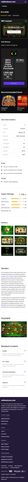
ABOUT (3, 428)
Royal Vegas (5, 449)
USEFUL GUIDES (5, 453)
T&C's (3, 431)
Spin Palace (4, 444)
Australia (4, 466)
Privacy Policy (5, 436)
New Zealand (18, 466)
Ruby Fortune (5, 447)
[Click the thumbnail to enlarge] (7, 230)
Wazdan (4, 6)
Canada (10, 466)
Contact (3, 434)
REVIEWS (3, 440)
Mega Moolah (5, 419)
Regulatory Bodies (6, 459)
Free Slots (4, 424)
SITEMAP (13, 474)
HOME (3, 474)
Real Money (4, 421)
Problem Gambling (6, 457)
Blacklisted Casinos (7, 462)
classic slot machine (7, 276)
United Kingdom (14, 467)
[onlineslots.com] (8, 400)
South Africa (5, 467)
